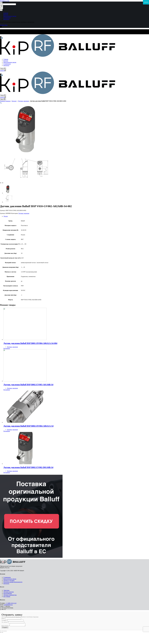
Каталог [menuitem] (5, 14)
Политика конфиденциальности (12, 582)
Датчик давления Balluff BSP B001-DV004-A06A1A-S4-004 (30, 343)
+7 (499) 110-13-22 (11, 603)
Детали (5, 216)
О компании (7, 577)
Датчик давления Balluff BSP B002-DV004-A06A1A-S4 (28, 426)
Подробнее (6, 348)
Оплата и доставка (8, 580)
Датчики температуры (10, 595)
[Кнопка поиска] (1, 7)
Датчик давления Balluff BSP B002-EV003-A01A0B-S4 (28, 384)
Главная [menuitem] (5, 13)
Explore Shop (4, 25)
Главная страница (5, 101)
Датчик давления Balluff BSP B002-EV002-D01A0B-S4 (28, 467)
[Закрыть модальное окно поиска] (1, 2)
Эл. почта (5, 622)
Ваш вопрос (6, 625)
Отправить (5, 627)
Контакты (6, 583)
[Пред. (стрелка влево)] (0, 632)
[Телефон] (1, 27)
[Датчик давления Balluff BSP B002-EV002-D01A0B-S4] (25, 463)
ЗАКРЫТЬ (146, 2)
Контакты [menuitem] (6, 19)
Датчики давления (23, 101)
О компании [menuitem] (7, 17)
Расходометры (7, 593)
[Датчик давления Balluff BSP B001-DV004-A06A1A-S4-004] (25, 339)
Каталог (14, 101)
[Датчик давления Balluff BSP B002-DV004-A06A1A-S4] (25, 422)
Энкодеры (6, 590)
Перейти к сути (4, 0)
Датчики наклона (8, 592)
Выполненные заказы (9, 579)
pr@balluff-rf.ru (8, 604)
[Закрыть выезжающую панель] (1, 10)
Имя (3, 618)
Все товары (6, 596)
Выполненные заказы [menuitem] (9, 16)
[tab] (76, 216)
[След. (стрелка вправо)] (2, 632)
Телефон (5, 620)
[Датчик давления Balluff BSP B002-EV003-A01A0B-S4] (25, 381)
